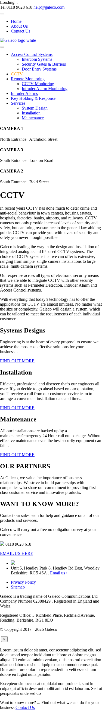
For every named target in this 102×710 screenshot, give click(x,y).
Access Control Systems (31, 54)
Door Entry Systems (39, 69)
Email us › (58, 573)
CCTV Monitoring (38, 83)
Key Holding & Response (33, 98)
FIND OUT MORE (17, 361)
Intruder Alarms (24, 93)
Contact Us (20, 31)
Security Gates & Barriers (44, 64)
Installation (31, 113)
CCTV (17, 74)
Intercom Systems (37, 59)
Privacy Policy (23, 582)
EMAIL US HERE (16, 553)
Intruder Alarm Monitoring (44, 88)
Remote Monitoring (28, 78)
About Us (19, 26)
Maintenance (33, 118)
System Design (35, 108)
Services (18, 103)
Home (16, 21)
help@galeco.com (48, 7)
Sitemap (18, 587)
